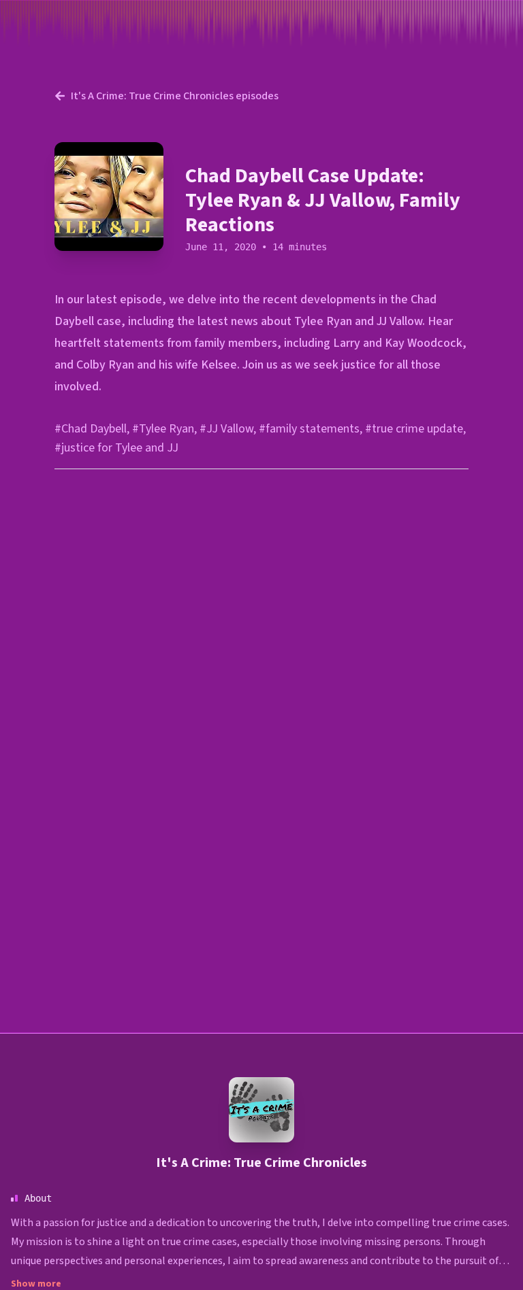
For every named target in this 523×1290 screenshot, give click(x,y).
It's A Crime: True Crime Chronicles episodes (175, 95)
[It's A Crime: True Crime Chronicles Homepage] (261, 1109)
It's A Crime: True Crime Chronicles (261, 1162)
